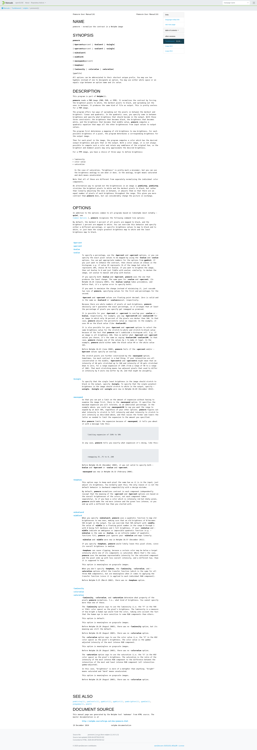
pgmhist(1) (118, 702)
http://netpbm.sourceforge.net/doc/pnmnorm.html (105, 721)
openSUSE (19, 3)
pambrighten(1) (132, 702)
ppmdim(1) (145, 702)
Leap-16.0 (168, 46)
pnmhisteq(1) (79, 702)
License (181, 746)
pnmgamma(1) (78, 704)
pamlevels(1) (93, 702)
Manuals (6, 8)
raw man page (170, 24)
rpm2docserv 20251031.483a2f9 (165, 746)
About (27, 3)
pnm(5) (89, 704)
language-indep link (172, 19)
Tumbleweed (16, 8)
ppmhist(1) (106, 702)
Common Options (80, 218)
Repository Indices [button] (38, 3)
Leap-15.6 (168, 51)
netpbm (25, 8)
